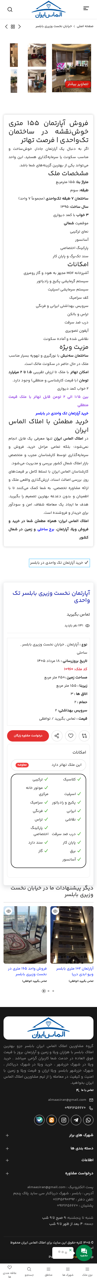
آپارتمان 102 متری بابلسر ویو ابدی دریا (74, 971)
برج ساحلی (45, 529)
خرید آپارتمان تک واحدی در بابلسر (62, 413)
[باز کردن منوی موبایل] (86, 8)
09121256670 (75, 1108)
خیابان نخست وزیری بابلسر (54, 26)
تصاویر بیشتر (78, 84)
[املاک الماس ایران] (49, 9)
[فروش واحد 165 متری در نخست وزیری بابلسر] (25, 935)
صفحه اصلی (85, 26)
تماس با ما (87, 1090)
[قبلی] (6, 26)
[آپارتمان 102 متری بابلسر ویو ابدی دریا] (72, 935)
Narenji (75, 1257)
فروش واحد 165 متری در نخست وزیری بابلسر (27, 971)
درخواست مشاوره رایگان (28, 736)
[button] (44, 991)
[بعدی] (19, 26)
